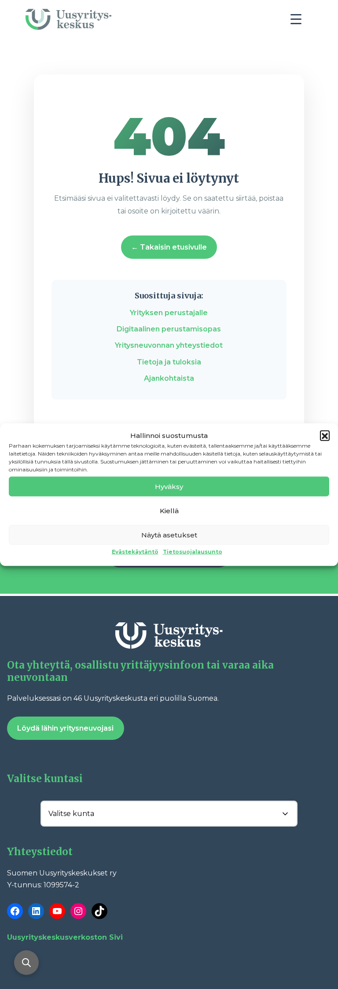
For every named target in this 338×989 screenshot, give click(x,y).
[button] (324, 435)
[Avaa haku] (26, 962)
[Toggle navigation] (299, 21)
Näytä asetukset (169, 534)
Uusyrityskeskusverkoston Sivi (65, 937)
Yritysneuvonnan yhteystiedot (169, 345)
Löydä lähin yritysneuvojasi (65, 728)
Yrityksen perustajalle (169, 313)
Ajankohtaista (169, 378)
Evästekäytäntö (135, 551)
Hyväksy (169, 486)
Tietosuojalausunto (192, 551)
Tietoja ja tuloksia (169, 362)
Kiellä (169, 510)
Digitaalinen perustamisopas (169, 329)
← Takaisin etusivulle (169, 247)
